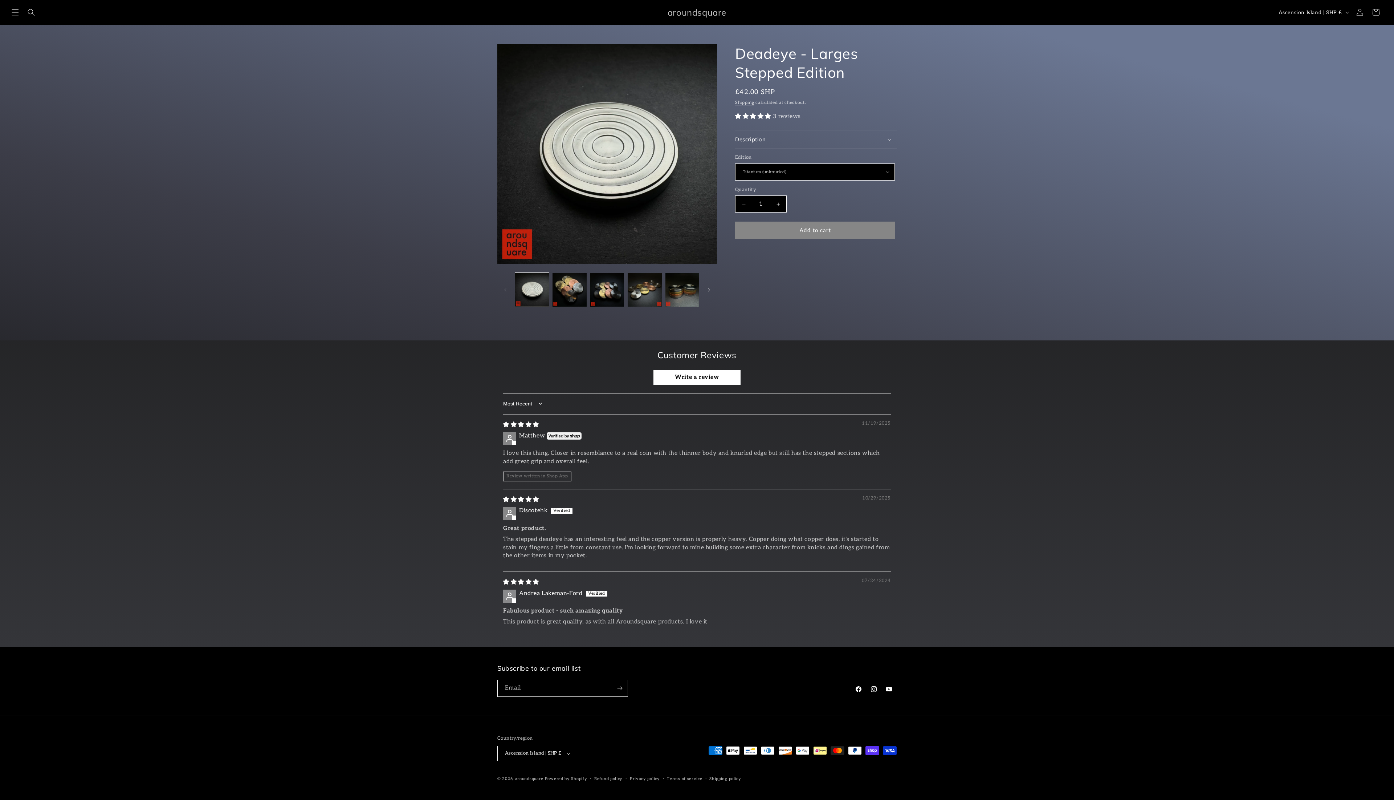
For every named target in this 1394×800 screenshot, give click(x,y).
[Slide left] (505, 290)
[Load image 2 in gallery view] (569, 290)
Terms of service (684, 778)
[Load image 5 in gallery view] (682, 290)
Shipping (744, 102)
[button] (15, 12)
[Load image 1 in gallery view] (532, 290)
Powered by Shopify (566, 778)
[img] (521, 424)
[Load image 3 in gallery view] (607, 290)
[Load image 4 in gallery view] (644, 290)
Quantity (745, 190)
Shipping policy (725, 778)
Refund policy (608, 778)
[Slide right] (709, 290)
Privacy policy (645, 778)
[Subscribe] (620, 688)
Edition (743, 157)
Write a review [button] (697, 377)
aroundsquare (529, 778)
